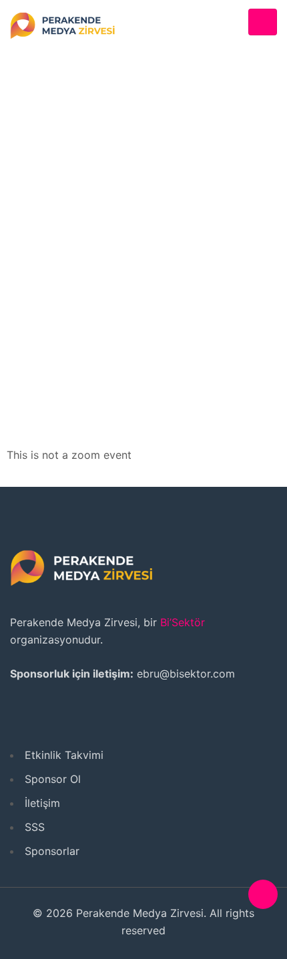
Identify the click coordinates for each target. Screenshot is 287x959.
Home (96, 227)
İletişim (42, 803)
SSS (35, 827)
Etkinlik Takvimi (64, 755)
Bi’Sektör (182, 622)
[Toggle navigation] (262, 22)
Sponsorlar (52, 851)
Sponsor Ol (53, 779)
